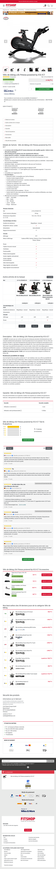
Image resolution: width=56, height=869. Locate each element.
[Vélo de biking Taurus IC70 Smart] (12, 613)
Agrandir (50, 277)
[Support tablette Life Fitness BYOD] (7, 587)
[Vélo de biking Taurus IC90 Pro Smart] (12, 621)
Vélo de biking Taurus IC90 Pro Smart (25, 619)
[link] (11, 745)
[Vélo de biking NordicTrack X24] (12, 636)
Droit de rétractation (33, 841)
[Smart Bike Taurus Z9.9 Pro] (12, 660)
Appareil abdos (40, 858)
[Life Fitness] (6, 18)
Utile (6, 463)
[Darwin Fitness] (20, 669)
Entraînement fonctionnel (26, 858)
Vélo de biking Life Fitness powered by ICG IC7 (22, 776)
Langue (48, 448)
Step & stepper (40, 856)
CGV (5, 837)
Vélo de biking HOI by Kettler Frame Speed (26, 674)
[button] (6, 69)
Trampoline (40, 851)
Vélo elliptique (7, 849)
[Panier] (52, 6)
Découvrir (22, 326)
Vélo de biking (21, 9)
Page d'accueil (6, 9)
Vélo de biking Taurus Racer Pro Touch (25, 643)
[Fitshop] (11, 5)
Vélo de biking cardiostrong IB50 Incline (25, 627)
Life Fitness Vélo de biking (30, 9)
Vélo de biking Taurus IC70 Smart (24, 612)
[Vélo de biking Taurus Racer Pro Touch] (12, 644)
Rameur (6, 851)
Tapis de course (40, 849)
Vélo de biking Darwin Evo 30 (22, 666)
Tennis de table (7, 853)
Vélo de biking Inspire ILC (21, 681)
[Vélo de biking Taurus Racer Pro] (12, 652)
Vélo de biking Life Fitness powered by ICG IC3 (47, 297)
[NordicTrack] (20, 638)
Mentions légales (32, 839)
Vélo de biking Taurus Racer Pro (23, 650)
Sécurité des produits (10, 140)
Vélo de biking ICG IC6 (35, 295)
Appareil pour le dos (8, 860)
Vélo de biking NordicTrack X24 (23, 635)
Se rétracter (28, 830)
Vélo (5, 856)
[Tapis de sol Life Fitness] (7, 581)
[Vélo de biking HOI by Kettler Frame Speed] (12, 675)
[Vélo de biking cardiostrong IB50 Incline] (12, 629)
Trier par (9, 448)
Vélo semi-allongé (41, 855)
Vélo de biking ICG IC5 (22, 295)
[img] (15, 90)
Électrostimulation (41, 860)
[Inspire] (20, 684)
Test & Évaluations (10, 131)
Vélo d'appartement (25, 849)
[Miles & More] (28, 810)
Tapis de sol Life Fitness (18, 580)
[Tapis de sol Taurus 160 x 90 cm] (7, 574)
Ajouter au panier (44, 89)
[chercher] (48, 5)
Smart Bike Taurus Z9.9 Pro (22, 658)
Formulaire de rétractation (9, 842)
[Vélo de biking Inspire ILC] (12, 683)
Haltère (5, 855)
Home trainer (24, 856)
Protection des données (34, 837)
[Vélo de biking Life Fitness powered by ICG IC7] (6, 776)
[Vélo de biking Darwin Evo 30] (12, 667)
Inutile (10, 463)
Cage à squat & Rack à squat (10, 858)
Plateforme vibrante (8, 862)
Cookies (5, 839)
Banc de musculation (25, 853)
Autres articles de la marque (12, 122)
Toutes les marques (8, 865)
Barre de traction (24, 860)
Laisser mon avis (28, 440)
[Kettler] (20, 676)
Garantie (7, 128)
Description (8, 125)
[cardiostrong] (20, 630)
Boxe (22, 855)
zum (11, 825)
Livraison (6, 841)
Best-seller (8, 137)
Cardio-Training (13, 9)
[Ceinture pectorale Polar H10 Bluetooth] (7, 594)
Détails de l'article (9, 119)
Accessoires (8, 134)
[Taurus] (20, 614)
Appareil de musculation (26, 851)
